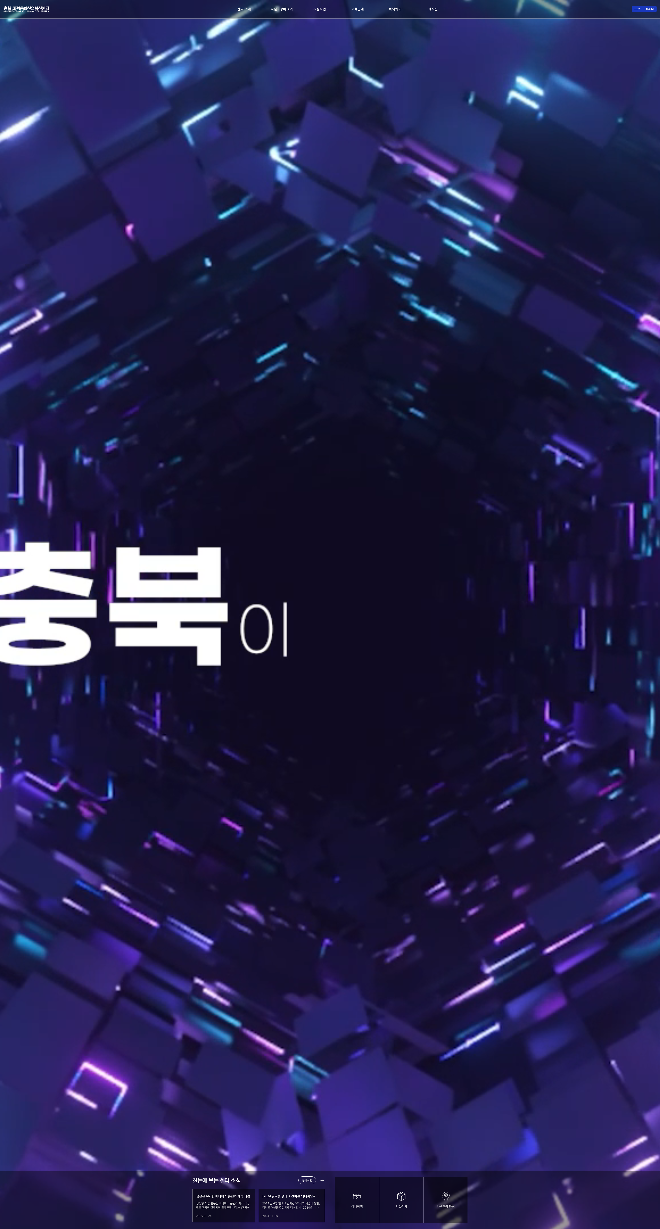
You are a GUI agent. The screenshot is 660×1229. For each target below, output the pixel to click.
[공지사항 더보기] (322, 1180)
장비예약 (357, 1206)
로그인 (637, 9)
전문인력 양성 (445, 1206)
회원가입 (650, 9)
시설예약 (401, 1206)
